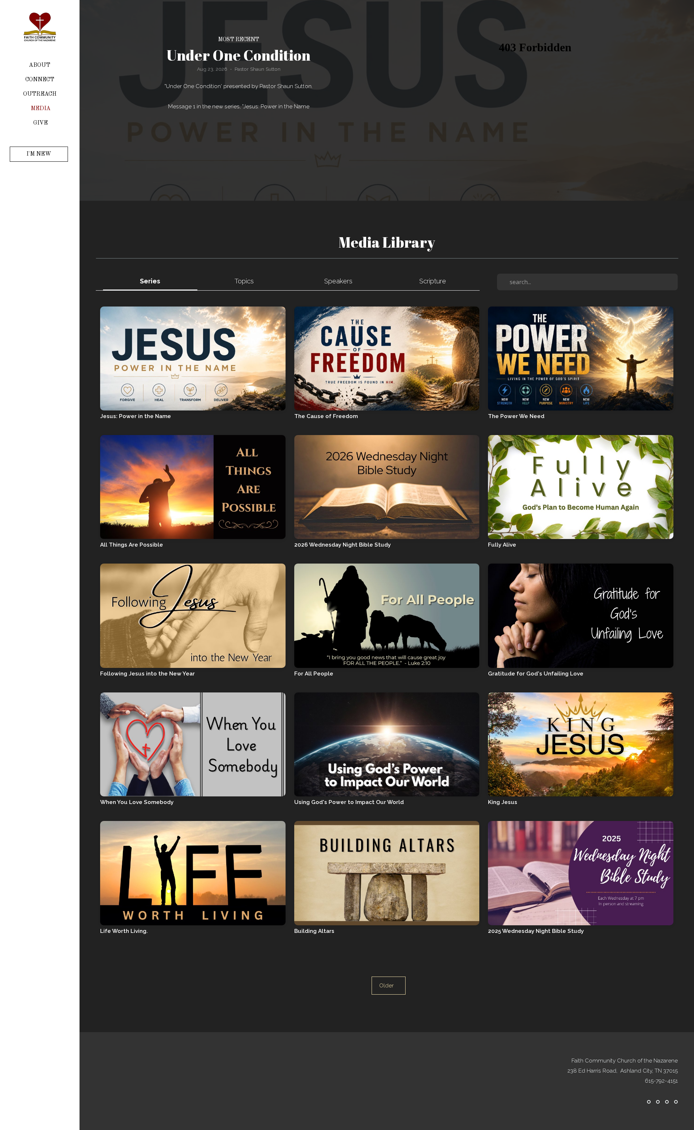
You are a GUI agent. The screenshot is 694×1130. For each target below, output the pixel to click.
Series (150, 281)
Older (388, 985)
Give (40, 123)
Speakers (338, 281)
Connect (40, 80)
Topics (244, 281)
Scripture (432, 281)
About (40, 65)
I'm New (38, 154)
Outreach (40, 94)
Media (41, 109)
